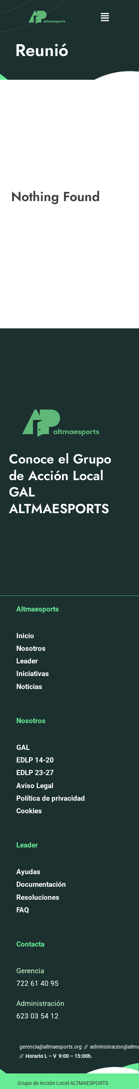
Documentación (41, 884)
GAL (23, 747)
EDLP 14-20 (35, 760)
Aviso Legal (34, 785)
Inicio (25, 636)
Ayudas (28, 871)
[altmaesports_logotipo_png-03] (46, 8)
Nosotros (31, 648)
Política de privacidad (50, 798)
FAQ (22, 910)
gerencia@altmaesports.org (51, 1047)
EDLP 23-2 (33, 772)
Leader (27, 661)
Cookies (29, 811)
